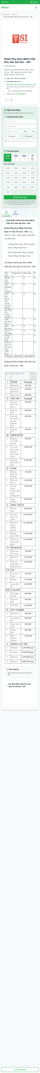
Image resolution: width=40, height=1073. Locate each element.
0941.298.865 (20, 94)
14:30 (24, 177)
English (35, 2)
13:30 (7, 177)
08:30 (7, 168)
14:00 (16, 177)
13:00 (32, 173)
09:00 (16, 168)
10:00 (32, 168)
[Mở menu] (36, 7)
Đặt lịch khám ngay (20, 197)
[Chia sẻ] (11, 100)
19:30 (7, 192)
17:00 (32, 182)
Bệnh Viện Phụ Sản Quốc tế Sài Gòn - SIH (21, 84)
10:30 (7, 173)
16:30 (24, 182)
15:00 (32, 177)
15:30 (7, 182)
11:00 (16, 173)
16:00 (16, 182)
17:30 (7, 187)
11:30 (24, 173)
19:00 (32, 187)
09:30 (24, 168)
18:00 (16, 187)
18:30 (24, 187)
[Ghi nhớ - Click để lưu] (6, 100)
